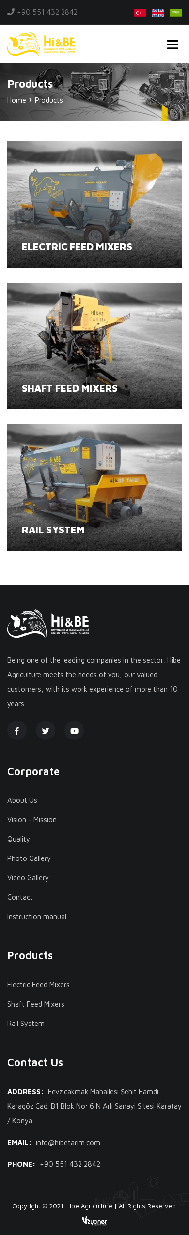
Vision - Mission (32, 819)
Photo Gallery (29, 858)
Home (16, 100)
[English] (158, 12)
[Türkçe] (140, 12)
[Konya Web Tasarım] (94, 1220)
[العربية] (176, 12)
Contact (20, 897)
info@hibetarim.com (68, 1142)
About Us (22, 800)
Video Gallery (28, 878)
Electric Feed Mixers (77, 246)
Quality (18, 839)
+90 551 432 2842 (47, 12)
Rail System (53, 529)
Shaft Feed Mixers (70, 387)
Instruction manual (36, 916)
